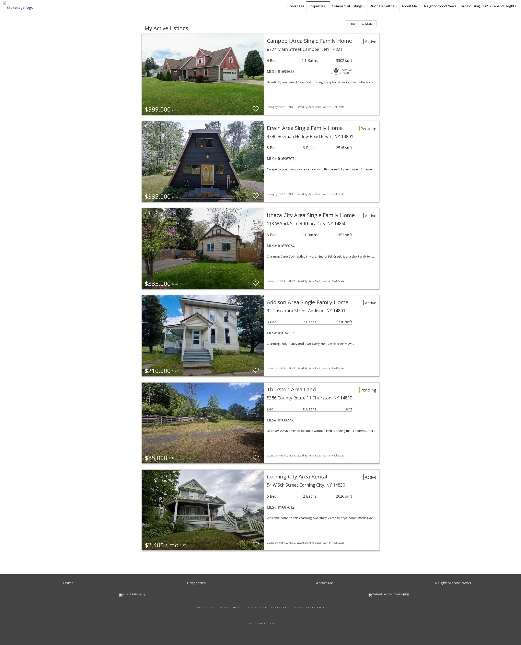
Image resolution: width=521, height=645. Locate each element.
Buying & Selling (384, 8)
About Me (411, 8)
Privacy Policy (231, 607)
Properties (319, 8)
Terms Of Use (204, 607)
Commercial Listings (349, 8)
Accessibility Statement (268, 607)
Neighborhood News (440, 6)
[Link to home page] (20, 6)
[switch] (256, 109)
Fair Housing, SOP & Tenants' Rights (488, 6)
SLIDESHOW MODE (361, 24)
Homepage (295, 6)
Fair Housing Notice (310, 607)
